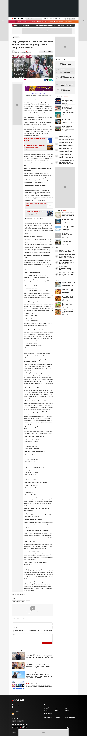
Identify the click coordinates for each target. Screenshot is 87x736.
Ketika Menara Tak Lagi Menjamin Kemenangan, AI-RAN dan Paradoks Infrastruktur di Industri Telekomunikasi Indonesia (66, 262)
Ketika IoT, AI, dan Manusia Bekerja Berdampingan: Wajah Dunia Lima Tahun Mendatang (66, 84)
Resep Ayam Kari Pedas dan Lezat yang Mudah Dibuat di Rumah (67, 291)
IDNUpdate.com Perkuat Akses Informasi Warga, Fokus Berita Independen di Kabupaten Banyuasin (68, 101)
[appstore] (15, 728)
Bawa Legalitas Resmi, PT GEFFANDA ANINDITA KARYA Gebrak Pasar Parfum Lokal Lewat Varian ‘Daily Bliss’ (68, 215)
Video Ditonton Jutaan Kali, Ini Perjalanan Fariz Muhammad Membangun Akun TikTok (39, 656)
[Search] (26, 19)
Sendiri (18, 601)
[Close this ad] (68, 728)
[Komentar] (44, 52)
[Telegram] (74, 19)
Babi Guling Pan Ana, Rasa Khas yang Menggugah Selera (68, 311)
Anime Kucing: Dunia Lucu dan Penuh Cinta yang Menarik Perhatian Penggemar (68, 228)
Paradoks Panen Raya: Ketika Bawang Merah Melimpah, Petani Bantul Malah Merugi (67, 256)
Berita (19, 21)
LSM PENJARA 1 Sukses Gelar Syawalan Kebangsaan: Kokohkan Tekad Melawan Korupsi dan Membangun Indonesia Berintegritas (67, 130)
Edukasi (61, 21)
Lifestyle (39, 21)
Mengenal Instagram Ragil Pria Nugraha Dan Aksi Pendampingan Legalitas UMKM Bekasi (66, 144)
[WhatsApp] (50, 80)
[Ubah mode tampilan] (59, 19)
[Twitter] (68, 19)
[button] (45, 19)
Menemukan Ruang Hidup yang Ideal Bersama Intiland (68, 114)
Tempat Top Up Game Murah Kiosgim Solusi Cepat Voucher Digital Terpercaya (39, 685)
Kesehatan (32, 21)
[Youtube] (20, 721)
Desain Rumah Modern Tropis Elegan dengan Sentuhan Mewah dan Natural (67, 242)
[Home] (16, 21)
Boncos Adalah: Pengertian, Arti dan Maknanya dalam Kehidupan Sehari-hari (67, 235)
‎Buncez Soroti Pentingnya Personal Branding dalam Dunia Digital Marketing (66, 150)
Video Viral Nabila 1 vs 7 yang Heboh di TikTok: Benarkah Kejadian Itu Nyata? (67, 108)
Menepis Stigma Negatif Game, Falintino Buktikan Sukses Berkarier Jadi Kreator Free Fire (67, 156)
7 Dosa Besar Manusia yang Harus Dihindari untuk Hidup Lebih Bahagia (68, 221)
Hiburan (56, 21)
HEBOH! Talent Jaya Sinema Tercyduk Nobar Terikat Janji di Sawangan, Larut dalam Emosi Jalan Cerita (38, 666)
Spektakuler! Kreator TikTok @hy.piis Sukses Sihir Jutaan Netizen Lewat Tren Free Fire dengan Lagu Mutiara (39, 676)
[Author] (13, 52)
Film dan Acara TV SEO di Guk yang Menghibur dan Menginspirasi (34, 212)
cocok (14, 601)
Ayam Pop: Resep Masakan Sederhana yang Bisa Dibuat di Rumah (68, 304)
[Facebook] (65, 19)
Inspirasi (44, 21)
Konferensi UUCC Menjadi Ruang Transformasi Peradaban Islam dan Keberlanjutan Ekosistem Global (66, 71)
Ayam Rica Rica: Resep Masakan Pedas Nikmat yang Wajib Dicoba (67, 298)
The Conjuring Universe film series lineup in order (36, 204)
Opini (65, 21)
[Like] (40, 52)
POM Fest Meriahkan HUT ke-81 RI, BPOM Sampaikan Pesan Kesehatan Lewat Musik (67, 78)
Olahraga (50, 21)
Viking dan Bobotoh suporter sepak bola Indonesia (34, 139)
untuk (27, 601)
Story (23, 601)
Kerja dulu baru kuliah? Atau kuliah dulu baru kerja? (66, 250)
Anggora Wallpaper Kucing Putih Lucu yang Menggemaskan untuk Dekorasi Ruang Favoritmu (68, 285)
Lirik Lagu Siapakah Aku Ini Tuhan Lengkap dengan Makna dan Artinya (34, 146)
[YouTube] (72, 19)
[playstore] (23, 728)
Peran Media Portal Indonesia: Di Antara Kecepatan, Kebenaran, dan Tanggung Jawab (67, 121)
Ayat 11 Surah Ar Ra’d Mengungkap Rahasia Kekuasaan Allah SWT (65, 268)
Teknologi (25, 21)
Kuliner (70, 21)
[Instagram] (70, 19)
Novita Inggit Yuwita (20, 51)
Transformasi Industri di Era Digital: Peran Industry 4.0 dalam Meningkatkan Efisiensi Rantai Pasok (66, 274)
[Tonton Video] (62, 19)
